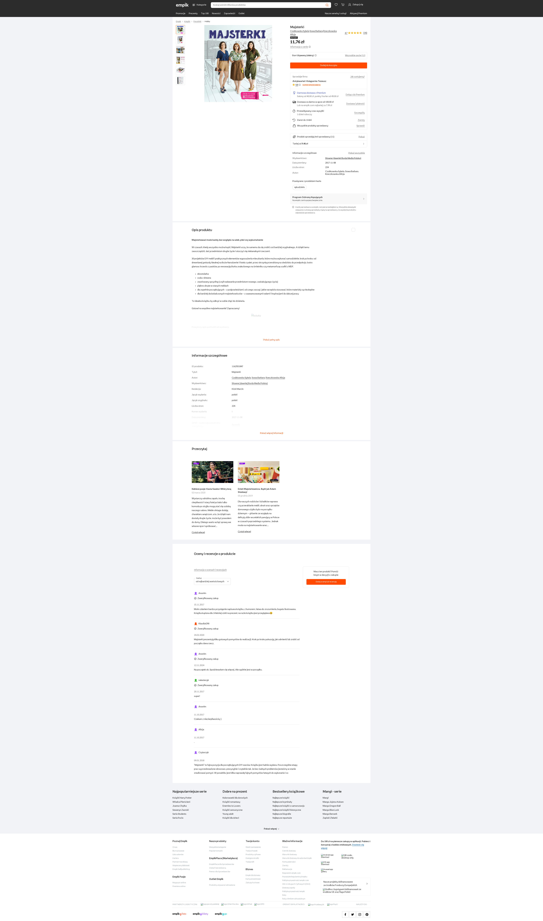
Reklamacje (287, 869)
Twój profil (250, 862)
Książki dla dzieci (231, 818)
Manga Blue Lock (331, 810)
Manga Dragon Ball (332, 806)
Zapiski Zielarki (330, 818)
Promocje (180, 13)
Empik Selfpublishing (181, 869)
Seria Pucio (178, 818)
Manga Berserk (330, 814)
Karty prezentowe (253, 879)
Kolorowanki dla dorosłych (235, 798)
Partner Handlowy (180, 862)
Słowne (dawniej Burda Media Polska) (343, 158)
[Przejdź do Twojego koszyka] (343, 4)
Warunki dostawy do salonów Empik (297, 858)
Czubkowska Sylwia (299, 31)
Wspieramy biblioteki (181, 866)
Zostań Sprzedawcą (217, 868)
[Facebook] (345, 914)
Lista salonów (178, 855)
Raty (284, 895)
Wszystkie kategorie (217, 847)
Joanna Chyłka (180, 806)
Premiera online (179, 886)
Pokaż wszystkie (356, 153)
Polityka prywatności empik (293, 891)
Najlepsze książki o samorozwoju (289, 806)
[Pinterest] (367, 914)
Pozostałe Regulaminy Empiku (294, 877)
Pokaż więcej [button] (270, 829)
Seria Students (179, 814)
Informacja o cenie (299, 47)
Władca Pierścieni (181, 802)
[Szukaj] (327, 5)
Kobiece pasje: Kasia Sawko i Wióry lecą (211, 489)
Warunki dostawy (289, 855)
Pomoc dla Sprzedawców (219, 872)
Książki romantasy (231, 802)
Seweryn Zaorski (181, 810)
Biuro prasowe (178, 851)
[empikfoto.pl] (179, 914)
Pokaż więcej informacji (271, 433)
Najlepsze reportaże (282, 818)
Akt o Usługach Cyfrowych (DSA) (296, 884)
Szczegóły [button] (359, 113)
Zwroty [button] (361, 120)
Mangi (326, 798)
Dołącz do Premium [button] (355, 95)
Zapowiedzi (229, 13)
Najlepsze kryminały (282, 802)
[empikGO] (221, 914)
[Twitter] (352, 914)
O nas (175, 847)
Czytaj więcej (198, 532)
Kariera (176, 858)
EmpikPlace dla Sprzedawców (221, 864)
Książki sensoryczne (233, 810)
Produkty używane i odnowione (222, 885)
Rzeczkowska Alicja (275, 378)
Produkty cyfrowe (253, 855)
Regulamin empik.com (291, 873)
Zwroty (285, 866)
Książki (187, 21)
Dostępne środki (252, 858)
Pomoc (285, 847)
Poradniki (197, 21)
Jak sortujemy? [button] (357, 77)
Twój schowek (252, 851)
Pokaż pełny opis (271, 340)
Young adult (228, 814)
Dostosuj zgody (288, 888)
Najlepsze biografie (282, 814)
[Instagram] (359, 914)
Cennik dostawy (289, 851)
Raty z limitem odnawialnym (293, 899)
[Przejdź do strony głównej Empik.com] (182, 5)
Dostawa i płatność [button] (355, 104)
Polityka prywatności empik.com (295, 880)
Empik (178, 21)
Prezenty (193, 13)
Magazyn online (179, 883)
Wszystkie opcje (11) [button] (355, 55)
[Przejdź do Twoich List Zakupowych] (336, 4)
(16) (365, 33)
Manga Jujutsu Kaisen (333, 802)
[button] (238, 63)
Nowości (216, 13)
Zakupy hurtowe (252, 883)
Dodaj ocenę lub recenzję (326, 582)
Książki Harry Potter (182, 798)
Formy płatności (289, 862)
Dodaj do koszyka (328, 65)
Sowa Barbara (316, 31)
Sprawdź (360, 126)
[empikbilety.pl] (200, 914)
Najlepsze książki (281, 798)
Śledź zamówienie (253, 847)
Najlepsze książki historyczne (287, 810)
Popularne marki (216, 851)
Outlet (241, 13)
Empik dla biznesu (253, 875)
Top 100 (205, 13)
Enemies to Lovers (232, 806)
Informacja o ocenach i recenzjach (210, 570)
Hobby (207, 21)
